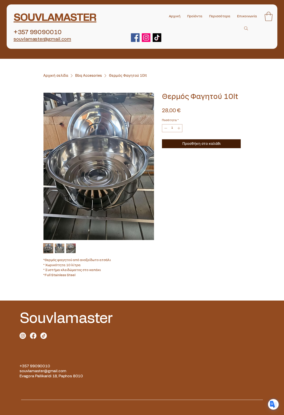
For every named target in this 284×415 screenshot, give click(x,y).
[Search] (246, 28)
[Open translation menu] (273, 404)
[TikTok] (157, 37)
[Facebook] (135, 37)
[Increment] (179, 128)
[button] (268, 16)
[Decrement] (165, 128)
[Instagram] (146, 37)
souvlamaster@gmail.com (43, 371)
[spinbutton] (172, 128)
